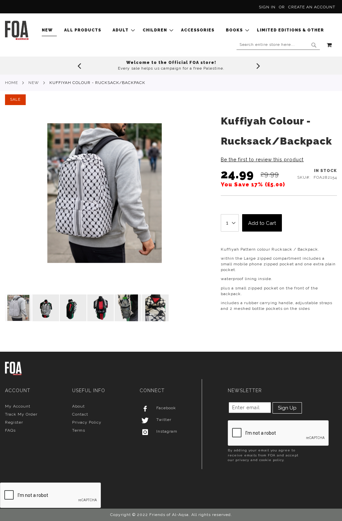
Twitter (163, 419)
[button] (46, 308)
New (33, 82)
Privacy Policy (87, 422)
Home (11, 82)
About (78, 406)
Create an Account (311, 7)
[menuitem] (49, 30)
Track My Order (21, 414)
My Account (17, 406)
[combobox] (278, 45)
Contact (80, 414)
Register (14, 422)
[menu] (185, 30)
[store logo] (16, 30)
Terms (78, 430)
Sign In (267, 7)
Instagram (166, 431)
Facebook (166, 408)
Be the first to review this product (262, 159)
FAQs (10, 430)
